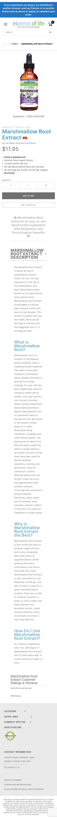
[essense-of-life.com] (28, 24)
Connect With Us (14, 722)
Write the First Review (25, 143)
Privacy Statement (13, 780)
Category (10, 711)
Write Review (16, 696)
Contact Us (12, 767)
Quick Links (11, 716)
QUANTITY (6, 180)
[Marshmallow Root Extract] (28, 83)
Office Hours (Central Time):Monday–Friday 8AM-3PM (19, 759)
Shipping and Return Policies (17, 785)
